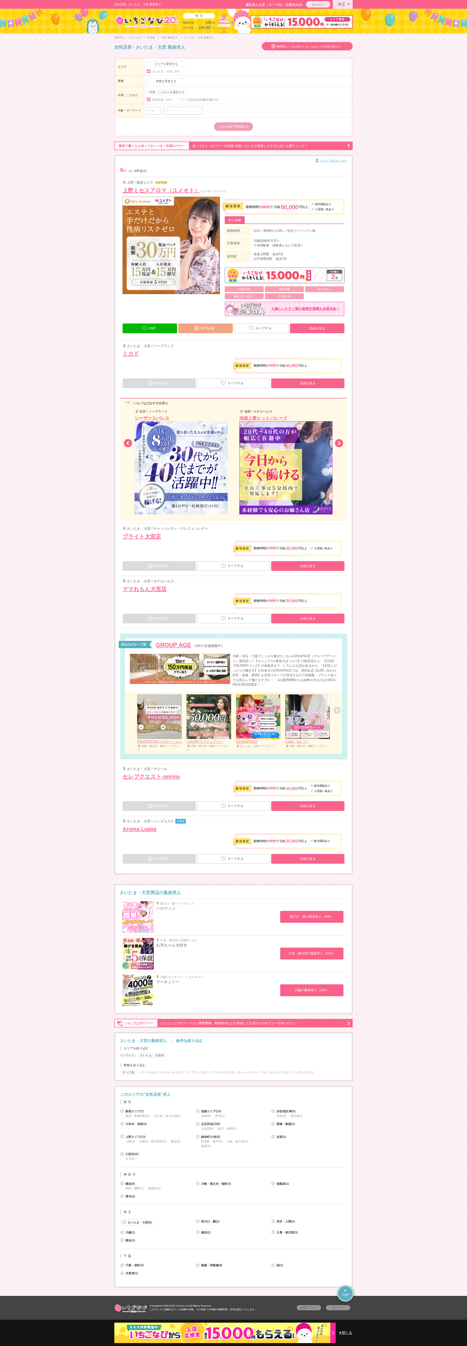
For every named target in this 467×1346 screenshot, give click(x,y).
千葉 (128, 1256)
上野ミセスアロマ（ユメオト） (161, 190)
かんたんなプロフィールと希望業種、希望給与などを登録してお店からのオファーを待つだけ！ (211, 1023)
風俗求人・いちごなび (127, 37)
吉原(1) (281, 1137)
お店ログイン (309, 1307)
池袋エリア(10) (211, 1111)
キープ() (275, 5)
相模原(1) (283, 1183)
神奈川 (130, 1174)
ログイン (318, 5)
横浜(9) (130, 1183)
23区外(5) (132, 1154)
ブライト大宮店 (142, 536)
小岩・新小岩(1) (237, 1141)
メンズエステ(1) (302, 1072)
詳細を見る (317, 328)
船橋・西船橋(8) (211, 1265)
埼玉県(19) (127, 1055)
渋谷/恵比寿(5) (286, 1111)
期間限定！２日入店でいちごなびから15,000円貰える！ (309, 46)
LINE (152, 328)
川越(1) (130, 1232)
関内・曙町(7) (135, 1188)
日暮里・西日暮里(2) (152, 1141)
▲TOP (345, 1292)
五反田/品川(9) (210, 1124)
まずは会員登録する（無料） (233, 1083)
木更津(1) (132, 1273)
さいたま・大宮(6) (140, 1222)
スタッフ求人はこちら (333, 160)
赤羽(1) (220, 1116)
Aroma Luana (139, 829)
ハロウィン (166, 908)
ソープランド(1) (196, 1072)
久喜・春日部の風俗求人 (311, 953)
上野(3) (130, 1141)
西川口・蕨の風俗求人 (312, 916)
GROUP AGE (173, 645)
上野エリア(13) (135, 1137)
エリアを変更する (166, 64)
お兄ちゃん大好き (171, 945)
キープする (263, 328)
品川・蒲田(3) (227, 1128)
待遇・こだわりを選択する (166, 92)
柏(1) (280, 1265)
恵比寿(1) (296, 1116)
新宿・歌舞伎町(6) (138, 1116)
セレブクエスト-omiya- (151, 776)
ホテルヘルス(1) (171, 1072)
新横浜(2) (154, 1188)
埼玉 (341, 4)
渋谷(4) (281, 1116)
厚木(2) (130, 1196)
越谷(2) (206, 1232)
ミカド (131, 353)
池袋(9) (206, 1116)
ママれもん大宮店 (145, 589)
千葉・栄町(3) (135, 1265)
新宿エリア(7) (135, 1111)
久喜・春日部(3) (287, 1232)
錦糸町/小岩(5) (210, 1137)
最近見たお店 (255, 5)
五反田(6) (207, 1128)
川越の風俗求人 (312, 990)
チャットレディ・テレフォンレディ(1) (263, 1072)
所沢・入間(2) (286, 1221)
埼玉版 (151, 37)
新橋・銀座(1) (286, 1124)
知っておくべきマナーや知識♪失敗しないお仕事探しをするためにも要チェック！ (213, 146)
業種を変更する (166, 81)
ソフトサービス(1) (222, 1072)
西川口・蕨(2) (210, 1221)
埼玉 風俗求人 (169, 37)
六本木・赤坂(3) (136, 1124)
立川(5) (130, 1158)
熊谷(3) (130, 1240)
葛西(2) (206, 1146)
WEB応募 (208, 328)
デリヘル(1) (149, 1072)
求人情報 (234, 220)
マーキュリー (168, 982)
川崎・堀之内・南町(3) (216, 1183)
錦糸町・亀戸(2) (211, 1141)
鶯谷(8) (175, 1141)
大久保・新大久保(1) (167, 1116)
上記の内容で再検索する (233, 126)
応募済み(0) (294, 5)
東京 (128, 1102)
